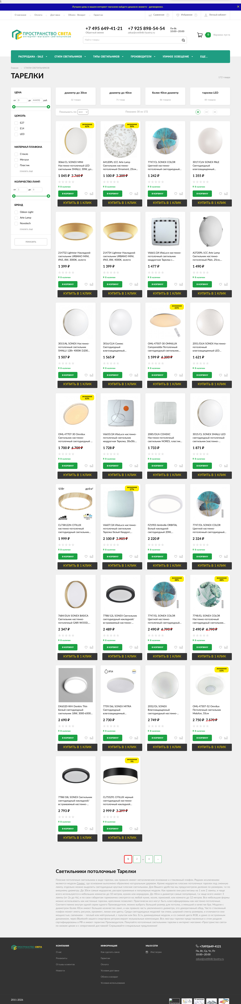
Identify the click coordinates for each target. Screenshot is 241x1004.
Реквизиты (61, 958)
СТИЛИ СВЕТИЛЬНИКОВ (36, 68)
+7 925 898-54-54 (146, 28)
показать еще (26, 171)
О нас (59, 952)
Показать (31, 242)
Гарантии (98, 15)
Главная (14, 68)
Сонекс (81, 883)
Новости (60, 971)
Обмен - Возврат (77, 15)
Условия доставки (110, 971)
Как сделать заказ (110, 952)
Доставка (55, 15)
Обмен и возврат (109, 977)
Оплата (38, 15)
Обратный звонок (95, 33)
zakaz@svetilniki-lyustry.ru (141, 33)
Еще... (204, 56)
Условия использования (113, 983)
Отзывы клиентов (65, 964)
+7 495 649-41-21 (104, 28)
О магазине (20, 15)
